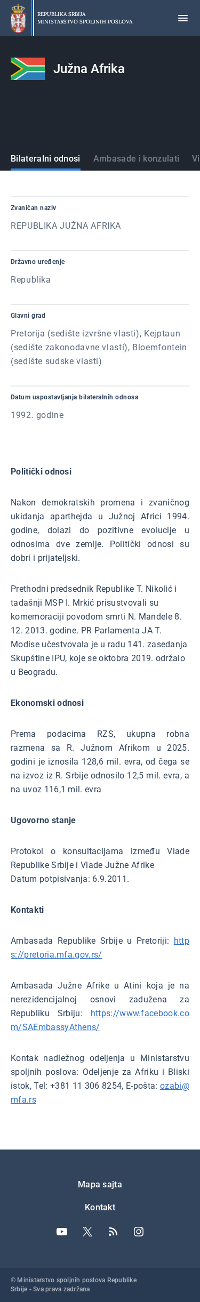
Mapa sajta (100, 1184)
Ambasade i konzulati (136, 159)
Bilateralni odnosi (46, 159)
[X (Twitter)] (87, 1231)
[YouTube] (61, 1231)
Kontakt (100, 1207)
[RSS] (113, 1231)
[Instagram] (138, 1231)
